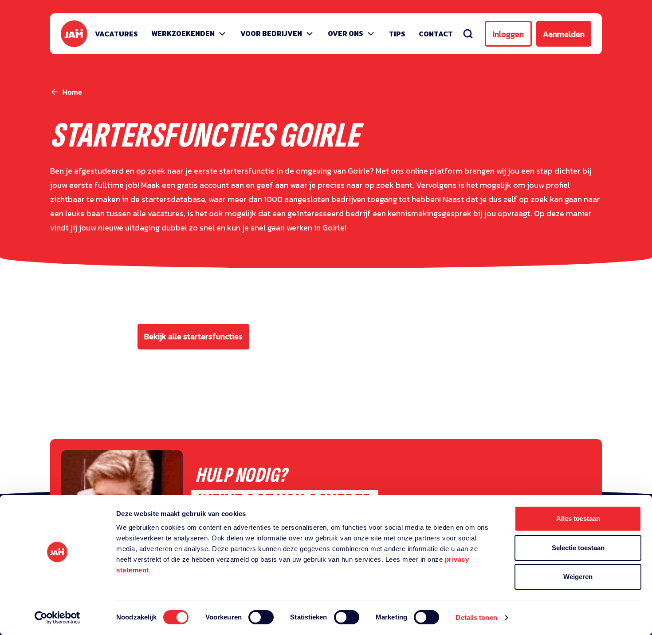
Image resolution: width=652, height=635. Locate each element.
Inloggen (508, 34)
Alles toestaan (578, 518)
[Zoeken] (468, 34)
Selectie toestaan (578, 548)
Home (72, 92)
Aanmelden (564, 34)
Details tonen (476, 617)
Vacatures (116, 33)
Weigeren (578, 576)
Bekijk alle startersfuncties (193, 336)
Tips (397, 33)
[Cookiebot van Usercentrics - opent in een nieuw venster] (57, 617)
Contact (436, 33)
